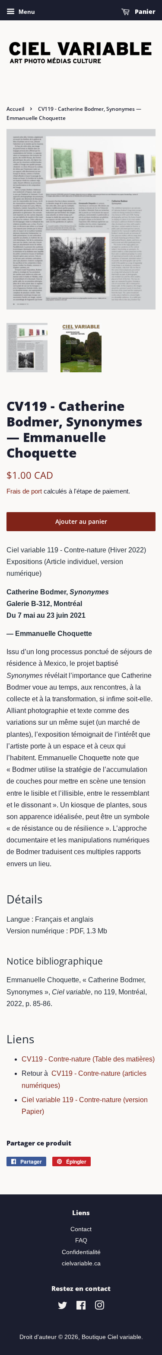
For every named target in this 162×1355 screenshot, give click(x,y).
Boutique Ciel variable (111, 1337)
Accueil (15, 109)
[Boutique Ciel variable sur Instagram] (99, 1307)
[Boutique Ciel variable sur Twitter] (62, 1307)
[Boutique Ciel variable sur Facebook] (81, 1307)
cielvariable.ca (81, 1263)
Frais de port (24, 491)
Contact (81, 1229)
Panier (144, 11)
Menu (26, 11)
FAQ (81, 1240)
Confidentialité (81, 1252)
